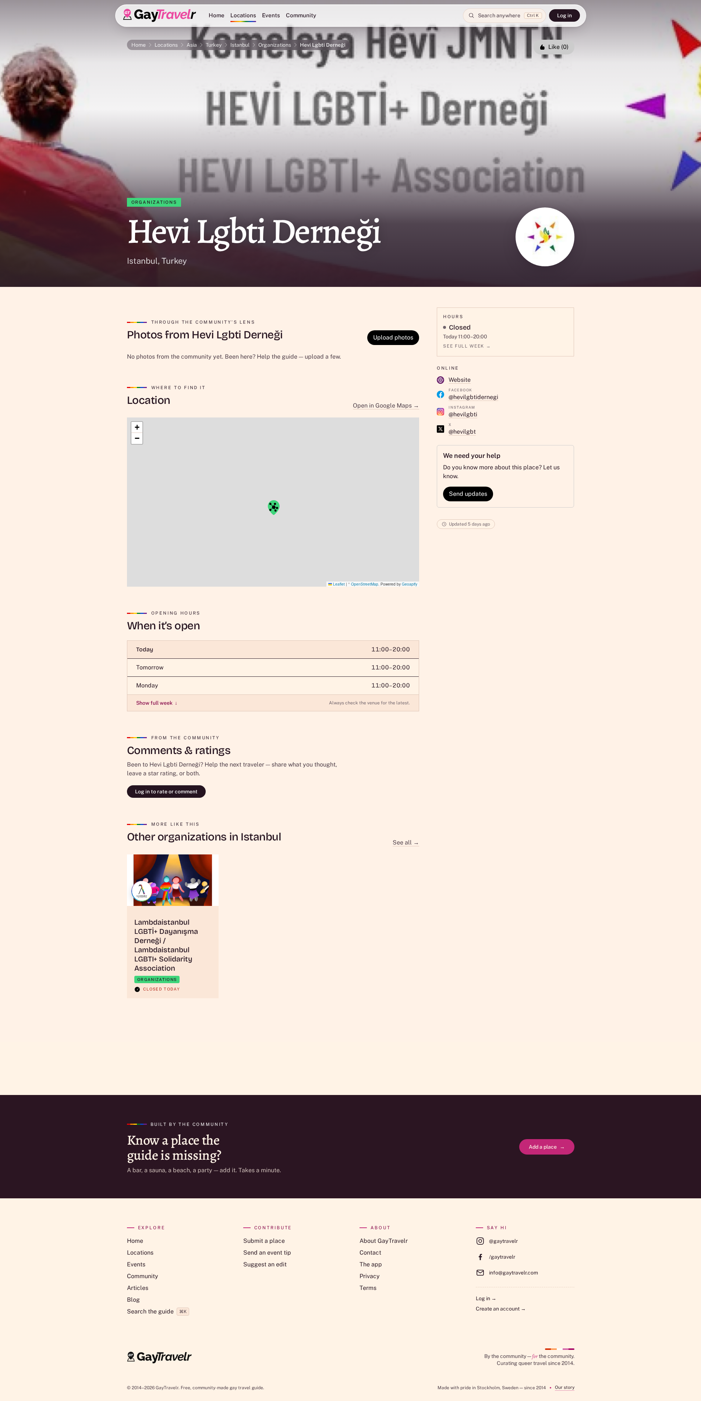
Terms (368, 1287)
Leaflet (338, 584)
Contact (370, 1252)
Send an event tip (267, 1252)
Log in (564, 15)
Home (216, 15)
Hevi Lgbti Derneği (323, 45)
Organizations (274, 45)
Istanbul (239, 45)
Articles (137, 1287)
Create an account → (501, 1309)
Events (271, 15)
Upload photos (393, 337)
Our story (564, 1387)
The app (371, 1264)
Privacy (370, 1276)
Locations (243, 15)
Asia (192, 45)
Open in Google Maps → (386, 405)
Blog (133, 1299)
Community (301, 15)
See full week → (467, 346)
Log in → (486, 1298)
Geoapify (409, 584)
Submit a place (264, 1240)
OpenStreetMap (364, 584)
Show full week (156, 703)
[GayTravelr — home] (159, 1357)
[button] (273, 507)
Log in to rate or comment (166, 791)
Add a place (547, 1147)
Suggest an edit (265, 1264)
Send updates (468, 493)
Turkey (214, 45)
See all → (406, 842)
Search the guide (157, 1311)
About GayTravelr (384, 1240)
